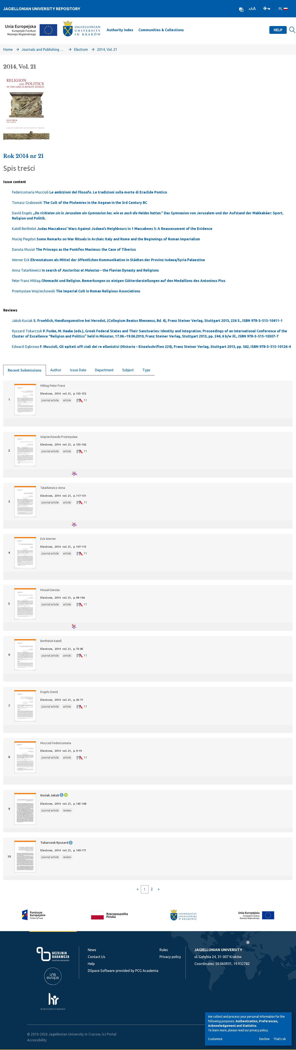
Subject (128, 370)
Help (278, 30)
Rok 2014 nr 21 (23, 156)
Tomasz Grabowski (79, 203)
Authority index (120, 30)
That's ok (279, 1039)
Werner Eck (108, 260)
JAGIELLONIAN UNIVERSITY (218, 950)
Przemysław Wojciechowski (76, 291)
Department (104, 370)
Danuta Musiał (74, 249)
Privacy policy (170, 957)
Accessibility (37, 1040)
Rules (163, 950)
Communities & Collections (161, 30)
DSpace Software (101, 971)
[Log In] (266, 8)
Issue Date (78, 370)
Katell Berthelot (112, 229)
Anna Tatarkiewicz (85, 270)
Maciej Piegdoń (106, 239)
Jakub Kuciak (147, 321)
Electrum (81, 49)
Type (146, 370)
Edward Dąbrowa (151, 347)
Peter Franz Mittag (118, 281)
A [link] (249, 9)
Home (8, 49)
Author (55, 370)
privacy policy (259, 1030)
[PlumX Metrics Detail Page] (76, 473)
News (92, 950)
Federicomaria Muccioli (89, 192)
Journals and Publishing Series (43, 49)
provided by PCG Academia (137, 971)
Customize (215, 1039)
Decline (264, 1039)
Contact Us (96, 957)
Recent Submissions (24, 370)
